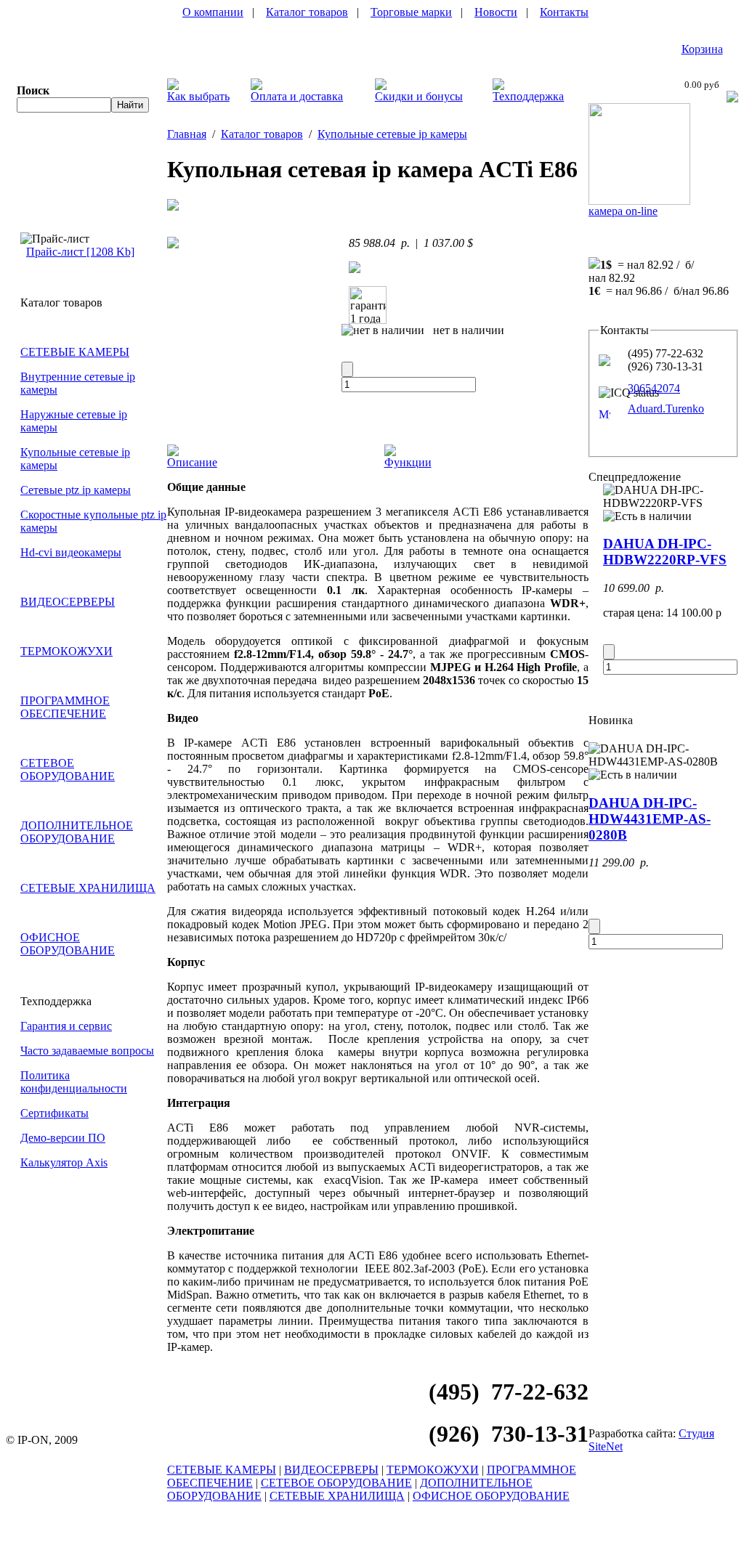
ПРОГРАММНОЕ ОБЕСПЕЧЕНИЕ (65, 707)
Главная (186, 134)
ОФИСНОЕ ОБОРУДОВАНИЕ (67, 944)
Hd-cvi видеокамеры (70, 552)
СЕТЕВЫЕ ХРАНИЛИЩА (87, 888)
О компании (212, 12)
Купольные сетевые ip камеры (392, 134)
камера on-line (623, 211)
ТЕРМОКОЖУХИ (66, 651)
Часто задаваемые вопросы (87, 1050)
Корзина (702, 49)
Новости (495, 12)
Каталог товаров (307, 12)
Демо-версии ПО (62, 1138)
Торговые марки (411, 12)
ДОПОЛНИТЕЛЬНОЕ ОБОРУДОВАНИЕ (76, 832)
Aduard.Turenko (666, 408)
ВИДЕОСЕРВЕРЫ (67, 602)
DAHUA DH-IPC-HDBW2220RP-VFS (665, 551)
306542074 (654, 388)
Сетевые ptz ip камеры (75, 490)
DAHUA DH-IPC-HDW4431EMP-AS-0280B (650, 818)
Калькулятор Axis (64, 1162)
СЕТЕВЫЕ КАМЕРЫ (74, 352)
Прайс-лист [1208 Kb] (80, 251)
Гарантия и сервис (66, 1026)
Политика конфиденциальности (73, 1082)
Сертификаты (54, 1113)
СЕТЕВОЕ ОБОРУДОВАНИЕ (67, 769)
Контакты (564, 12)
